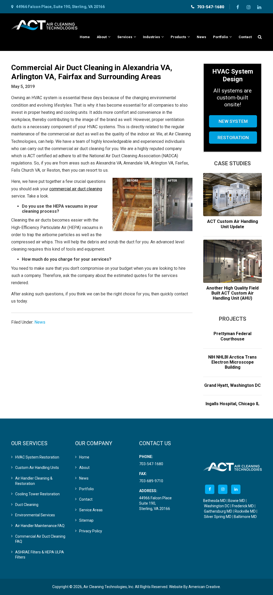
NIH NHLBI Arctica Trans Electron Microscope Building (232, 362)
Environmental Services (35, 515)
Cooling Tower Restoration (37, 494)
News (39, 322)
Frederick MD (243, 506)
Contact (86, 499)
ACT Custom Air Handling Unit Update (232, 224)
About (84, 467)
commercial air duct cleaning (75, 188)
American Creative (204, 587)
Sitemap (86, 520)
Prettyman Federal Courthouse (232, 336)
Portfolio (86, 489)
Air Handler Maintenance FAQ (40, 526)
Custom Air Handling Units (37, 467)
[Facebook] (237, 6)
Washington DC (217, 506)
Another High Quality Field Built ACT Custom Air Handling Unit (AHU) (232, 293)
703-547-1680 (210, 7)
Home (84, 457)
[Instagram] (248, 6)
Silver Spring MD (217, 516)
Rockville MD (245, 511)
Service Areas (91, 510)
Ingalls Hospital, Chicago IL (232, 403)
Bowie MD (236, 500)
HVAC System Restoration (37, 457)
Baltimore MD (245, 516)
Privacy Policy (90, 531)
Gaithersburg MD (218, 511)
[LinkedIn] (259, 6)
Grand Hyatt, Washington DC (232, 385)
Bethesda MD (214, 500)
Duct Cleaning (26, 504)
